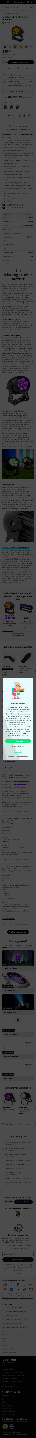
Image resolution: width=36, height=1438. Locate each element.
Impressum (11, 756)
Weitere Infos (18, 751)
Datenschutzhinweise (22, 756)
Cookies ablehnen (18, 746)
